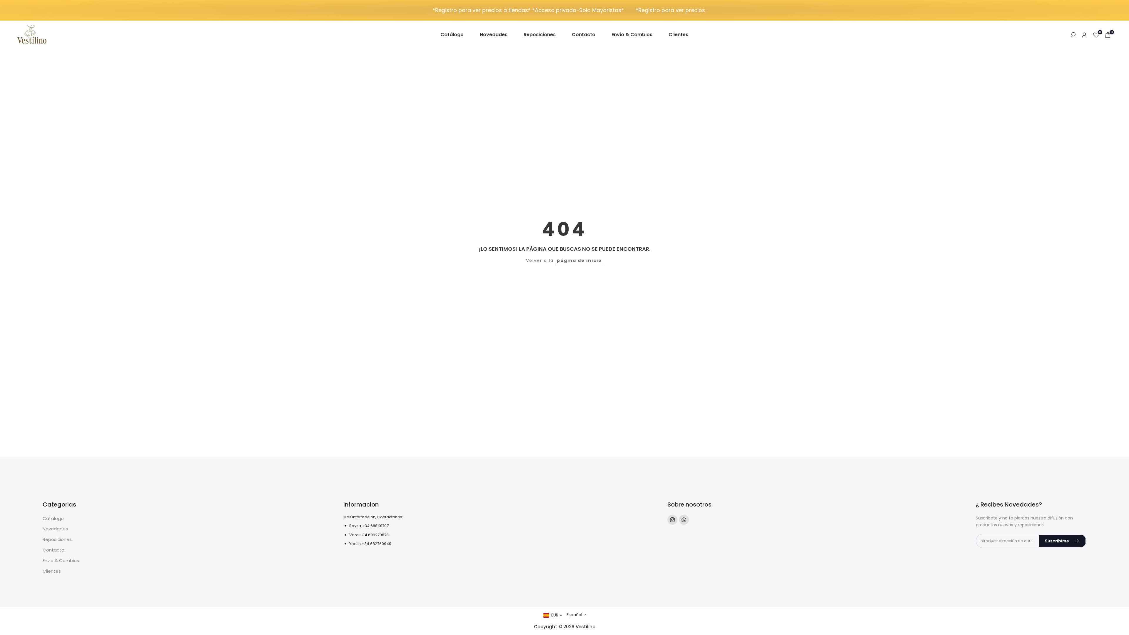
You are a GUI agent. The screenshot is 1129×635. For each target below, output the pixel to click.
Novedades (55, 529)
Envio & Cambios (61, 560)
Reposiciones (57, 539)
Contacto (53, 550)
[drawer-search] (1073, 34)
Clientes (52, 571)
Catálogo (53, 518)
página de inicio (579, 260)
